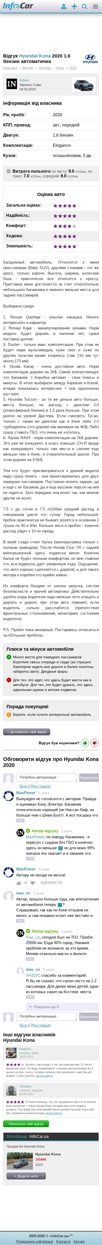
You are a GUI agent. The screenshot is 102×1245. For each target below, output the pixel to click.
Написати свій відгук (26, 1124)
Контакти (63, 1241)
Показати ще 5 (46, 1007)
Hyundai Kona (48, 1154)
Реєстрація (40, 786)
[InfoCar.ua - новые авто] (18, 6)
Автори (79, 1241)
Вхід (23, 786)
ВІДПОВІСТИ (51, 883)
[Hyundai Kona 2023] (20, 1161)
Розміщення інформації (34, 1241)
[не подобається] (32, 883)
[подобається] (18, 883)
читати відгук (44, 1075)
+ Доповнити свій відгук (27, 732)
